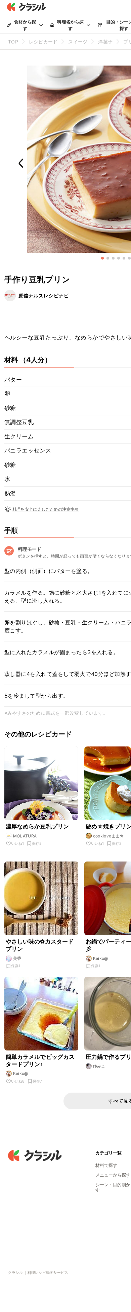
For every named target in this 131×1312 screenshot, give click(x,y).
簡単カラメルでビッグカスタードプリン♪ (40, 1060)
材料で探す (106, 1165)
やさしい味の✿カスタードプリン (40, 945)
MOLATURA (25, 835)
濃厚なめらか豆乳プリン (37, 826)
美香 (17, 958)
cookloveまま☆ (108, 835)
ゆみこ (99, 1066)
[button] (102, 258)
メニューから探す (112, 1175)
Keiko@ (100, 958)
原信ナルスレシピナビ (43, 295)
